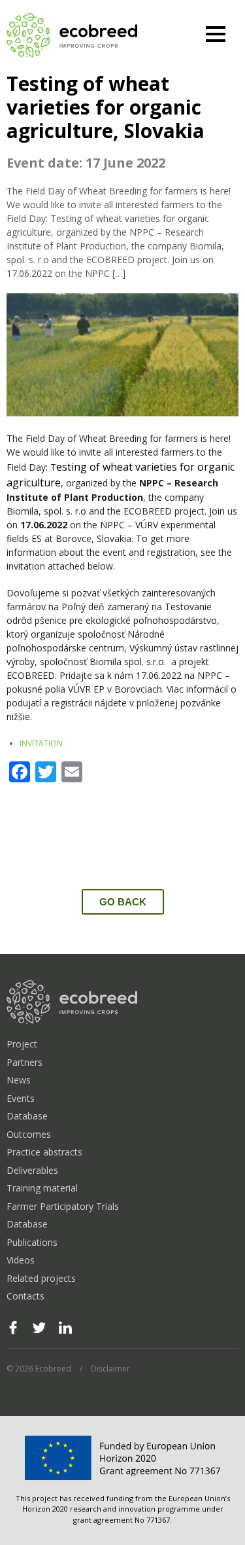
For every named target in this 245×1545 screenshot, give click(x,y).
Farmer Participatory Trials (63, 1206)
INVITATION (41, 743)
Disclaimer (110, 1368)
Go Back (122, 901)
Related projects (41, 1278)
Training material (42, 1188)
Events (21, 1098)
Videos (21, 1260)
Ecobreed (72, 36)
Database (27, 1116)
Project (22, 1044)
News (19, 1080)
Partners (24, 1062)
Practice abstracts (44, 1152)
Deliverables (32, 1170)
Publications (32, 1242)
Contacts (25, 1296)
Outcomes (29, 1134)
